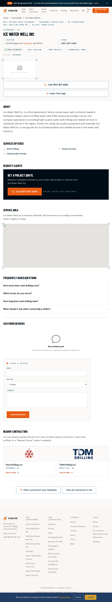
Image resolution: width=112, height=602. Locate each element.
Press (72, 539)
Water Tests (44, 10)
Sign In (88, 10)
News (72, 535)
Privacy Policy (65, 597)
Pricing (64, 10)
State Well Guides (33, 571)
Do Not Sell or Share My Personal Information (100, 534)
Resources (74, 10)
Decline (78, 597)
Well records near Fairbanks (19, 22)
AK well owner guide (43, 25)
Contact (73, 531)
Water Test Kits (32, 575)
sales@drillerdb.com (11, 537)
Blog (72, 544)
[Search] (83, 10)
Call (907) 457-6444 (58, 84)
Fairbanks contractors (51, 22)
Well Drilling (35, 50)
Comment (10, 390)
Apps (50, 533)
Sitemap (96, 541)
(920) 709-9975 (9, 533)
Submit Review (18, 414)
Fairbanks (27, 43)
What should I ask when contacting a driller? (27, 308)
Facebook (16, 55)
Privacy (95, 526)
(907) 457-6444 (68, 43)
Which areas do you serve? (17, 293)
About (72, 522)
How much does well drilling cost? (21, 285)
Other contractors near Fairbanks (40, 489)
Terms (95, 522)
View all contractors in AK (79, 489)
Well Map (24, 10)
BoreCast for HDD (55, 541)
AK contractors (76, 22)
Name (9, 368)
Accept (91, 597)
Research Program (78, 526)
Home (5, 18)
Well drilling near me (15, 25)
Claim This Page (58, 93)
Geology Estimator (55, 537)
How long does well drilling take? (20, 301)
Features (54, 10)
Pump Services (55, 50)
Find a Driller (17, 18)
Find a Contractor (33, 10)
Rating (10, 379)
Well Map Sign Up (101, 10)
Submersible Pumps (77, 50)
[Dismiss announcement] (107, 3)
